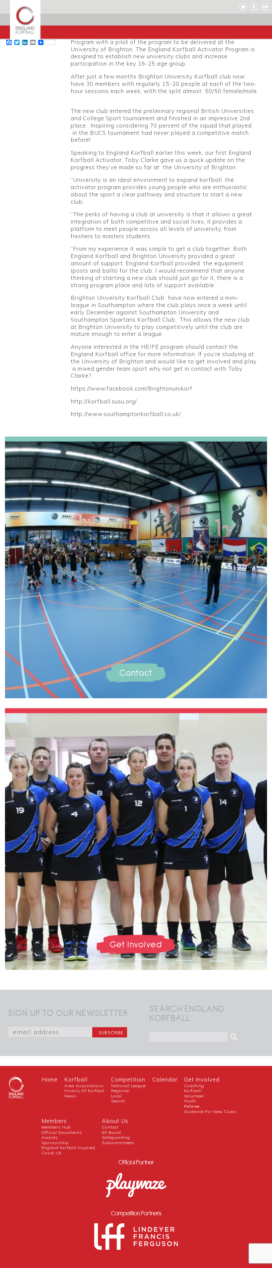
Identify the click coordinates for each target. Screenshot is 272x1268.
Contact (110, 1127)
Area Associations (84, 1085)
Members (54, 1120)
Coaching (194, 1085)
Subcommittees (118, 1142)
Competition (128, 1079)
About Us (115, 1120)
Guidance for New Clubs (210, 1111)
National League (128, 1085)
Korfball (76, 1079)
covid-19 (51, 1152)
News (70, 1095)
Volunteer (194, 1095)
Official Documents (61, 1132)
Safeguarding (116, 1137)
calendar (164, 1079)
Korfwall (193, 1090)
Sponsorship (54, 1142)
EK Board (111, 1132)
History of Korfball (84, 1090)
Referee (192, 1106)
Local (116, 1095)
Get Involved (202, 1079)
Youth (190, 1100)
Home (49, 1079)
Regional (120, 1090)
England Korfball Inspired (68, 1147)
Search (118, 1100)
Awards (49, 1137)
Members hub (56, 1127)
